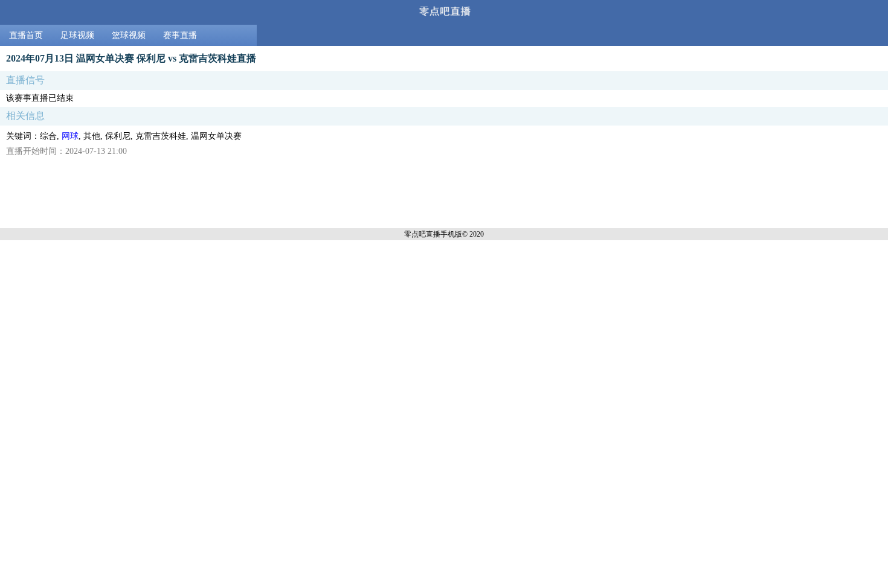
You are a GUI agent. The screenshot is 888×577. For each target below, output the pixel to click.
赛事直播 (180, 35)
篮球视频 (129, 35)
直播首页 (26, 35)
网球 (70, 136)
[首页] (444, 12)
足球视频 (77, 35)
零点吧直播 (422, 234)
